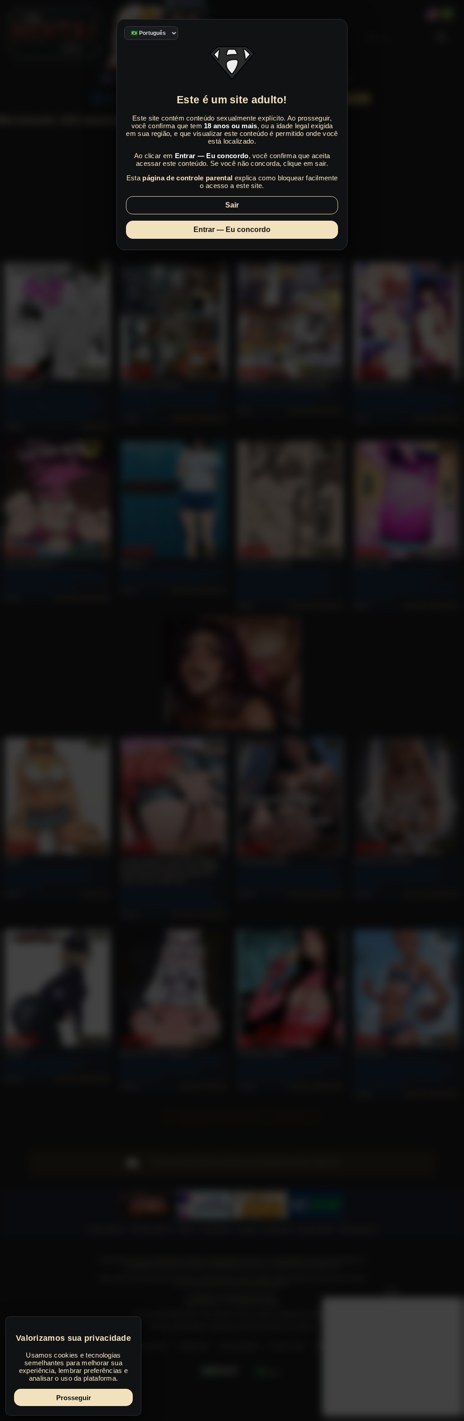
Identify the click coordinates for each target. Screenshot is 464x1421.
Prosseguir (73, 1398)
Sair (232, 205)
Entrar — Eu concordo (232, 229)
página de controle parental (187, 178)
